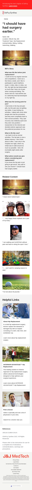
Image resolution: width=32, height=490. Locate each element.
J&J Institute (16, 467)
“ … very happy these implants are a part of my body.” (15, 219)
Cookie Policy (16, 473)
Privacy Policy (16, 460)
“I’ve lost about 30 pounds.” (11, 292)
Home (6, 19)
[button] (29, 3)
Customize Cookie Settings (16, 485)
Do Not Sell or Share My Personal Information (16, 463)
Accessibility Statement (16, 469)
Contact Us (16, 465)
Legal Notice (16, 461)
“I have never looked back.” (11, 197)
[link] (16, 339)
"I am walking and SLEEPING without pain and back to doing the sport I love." (15, 243)
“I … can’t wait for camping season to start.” (14, 269)
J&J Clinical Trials (16, 471)
